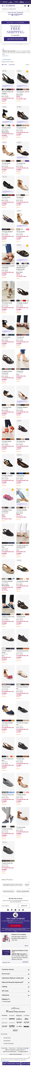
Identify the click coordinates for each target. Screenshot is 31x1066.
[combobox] (15, 8)
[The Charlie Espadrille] (8, 710)
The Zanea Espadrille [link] (7, 581)
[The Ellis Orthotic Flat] (8, 850)
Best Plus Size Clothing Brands (10, 1051)
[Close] (29, 1057)
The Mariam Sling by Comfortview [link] (7, 373)
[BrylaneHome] (19, 1026)
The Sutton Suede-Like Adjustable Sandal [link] (22, 547)
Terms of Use (12, 1048)
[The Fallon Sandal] (22, 782)
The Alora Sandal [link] (6, 128)
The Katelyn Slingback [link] (22, 408)
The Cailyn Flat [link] (20, 337)
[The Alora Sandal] (8, 115)
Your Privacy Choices (21, 1048)
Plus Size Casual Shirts (8, 1043)
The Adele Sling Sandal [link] (22, 581)
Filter (5, 64)
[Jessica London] (4, 1018)
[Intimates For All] (4, 1026)
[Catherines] (26, 1015)
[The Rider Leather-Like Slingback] (8, 79)
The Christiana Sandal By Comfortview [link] (8, 267)
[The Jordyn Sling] (22, 429)
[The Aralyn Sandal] (8, 429)
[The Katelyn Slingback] (22, 394)
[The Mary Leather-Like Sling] (8, 746)
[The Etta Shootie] (22, 604)
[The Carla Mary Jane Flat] (22, 79)
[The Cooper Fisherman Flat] (22, 674)
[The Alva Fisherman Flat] (22, 638)
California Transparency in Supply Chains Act (15, 1049)
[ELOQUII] (12, 1022)
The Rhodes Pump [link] (6, 408)
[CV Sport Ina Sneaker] (8, 816)
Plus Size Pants (7, 1040)
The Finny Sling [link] (20, 759)
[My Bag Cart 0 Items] (28, 6)
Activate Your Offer (15, 39)
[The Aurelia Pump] (22, 150)
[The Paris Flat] (22, 185)
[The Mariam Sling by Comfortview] (8, 358)
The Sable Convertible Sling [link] (7, 547)
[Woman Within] (12, 1015)
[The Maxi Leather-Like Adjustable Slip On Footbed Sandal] (22, 253)
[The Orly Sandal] (8, 150)
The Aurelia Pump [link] (20, 164)
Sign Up (24, 906)
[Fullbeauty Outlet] (15, 1030)
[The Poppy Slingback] (8, 219)
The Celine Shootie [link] (21, 128)
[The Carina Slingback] (8, 463)
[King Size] (26, 1026)
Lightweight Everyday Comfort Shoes (12, 885)
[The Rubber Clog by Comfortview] (8, 497)
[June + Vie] (4, 1022)
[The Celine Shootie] (22, 115)
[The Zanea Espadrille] (8, 568)
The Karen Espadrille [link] (21, 510)
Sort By (12, 64)
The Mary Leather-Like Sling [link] (7, 760)
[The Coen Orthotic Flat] (8, 782)
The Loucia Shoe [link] (6, 337)
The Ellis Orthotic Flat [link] (7, 863)
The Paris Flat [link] (19, 198)
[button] (25, 6)
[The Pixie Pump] (22, 463)
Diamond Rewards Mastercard (12, 982)
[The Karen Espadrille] (22, 497)
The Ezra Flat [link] (19, 372)
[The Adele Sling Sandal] (22, 568)
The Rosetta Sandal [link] (7, 303)
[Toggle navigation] (2, 5)
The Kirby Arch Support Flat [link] (22, 724)
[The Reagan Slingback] (22, 290)
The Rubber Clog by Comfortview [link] (7, 511)
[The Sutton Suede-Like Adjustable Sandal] (22, 532)
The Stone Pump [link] (6, 198)
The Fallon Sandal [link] (21, 795)
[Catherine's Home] (9, 5)
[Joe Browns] (19, 1018)
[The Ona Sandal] (8, 674)
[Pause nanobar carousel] (12, 16)
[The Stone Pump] (8, 185)
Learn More (5, 55)
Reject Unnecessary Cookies (11, 1063)
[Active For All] (26, 1022)
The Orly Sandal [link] (6, 164)
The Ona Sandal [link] (6, 687)
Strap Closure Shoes (8, 891)
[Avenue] (12, 1018)
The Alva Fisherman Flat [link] (22, 651)
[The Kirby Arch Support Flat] (22, 710)
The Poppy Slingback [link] (7, 232)
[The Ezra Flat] (22, 358)
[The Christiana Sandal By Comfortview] (8, 253)
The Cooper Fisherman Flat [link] (22, 688)
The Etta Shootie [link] (20, 617)
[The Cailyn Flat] (22, 324)
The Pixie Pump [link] (20, 476)
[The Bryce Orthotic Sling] (8, 604)
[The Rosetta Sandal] (8, 290)
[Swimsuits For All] (19, 1022)
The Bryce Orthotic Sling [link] (8, 617)
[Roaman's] (19, 1015)
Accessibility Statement (23, 1051)
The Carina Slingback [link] (7, 476)
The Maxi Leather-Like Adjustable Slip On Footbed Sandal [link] (22, 268)
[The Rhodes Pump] (8, 394)
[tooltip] (5, 2)
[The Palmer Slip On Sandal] (8, 638)
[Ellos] (26, 1018)
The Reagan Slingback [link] (22, 303)
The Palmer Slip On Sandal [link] (7, 652)
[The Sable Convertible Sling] (8, 532)
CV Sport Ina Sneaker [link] (7, 829)
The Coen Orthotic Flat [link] (8, 795)
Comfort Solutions (7, 59)
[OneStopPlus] (4, 1015)
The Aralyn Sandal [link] (6, 442)
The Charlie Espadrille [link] (7, 723)
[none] (8, 79)
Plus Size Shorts (7, 1037)
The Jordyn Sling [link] (20, 442)
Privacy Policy (4, 1048)
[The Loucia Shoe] (8, 324)
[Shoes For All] (12, 1026)
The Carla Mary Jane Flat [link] (22, 92)
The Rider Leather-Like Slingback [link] (7, 93)
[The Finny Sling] (22, 746)
